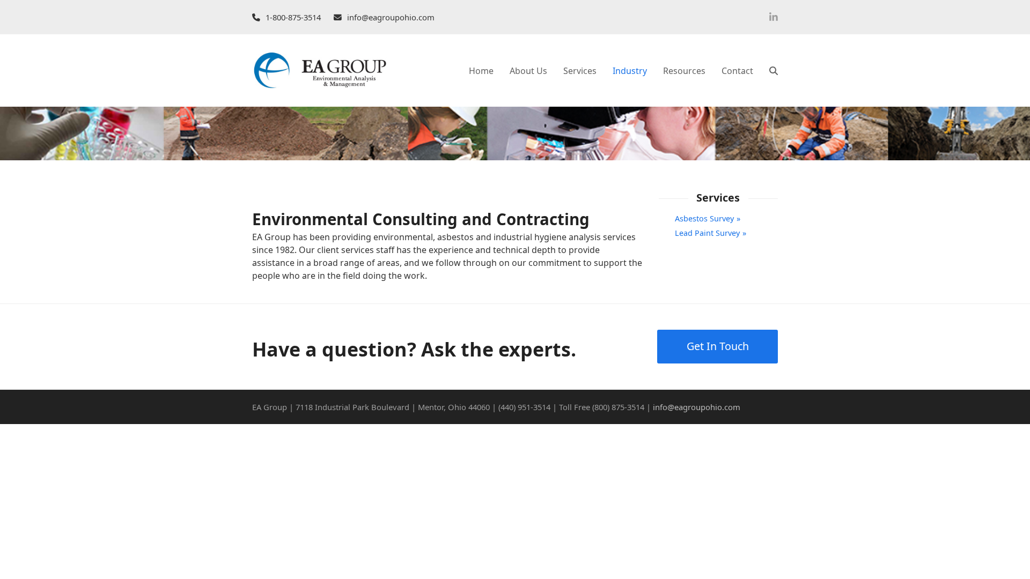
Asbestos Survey (704, 218)
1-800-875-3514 (293, 17)
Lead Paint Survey (707, 233)
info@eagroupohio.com (391, 17)
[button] (773, 70)
